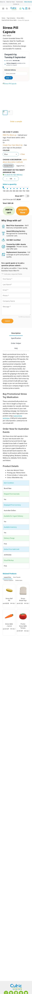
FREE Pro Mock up (9, 135)
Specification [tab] (16, 338)
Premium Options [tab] (8, 580)
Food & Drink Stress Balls (9, 20)
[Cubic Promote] (16, 987)
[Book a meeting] (26, 8)
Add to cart (8, 211)
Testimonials (19, 2)
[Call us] (23, 8)
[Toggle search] (7, 8)
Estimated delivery (10, 70)
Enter (7, 78)
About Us (2, 2)
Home (3, 18)
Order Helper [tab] (16, 343)
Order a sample (16, 121)
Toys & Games (11, 18)
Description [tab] (16, 333)
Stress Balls (20, 18)
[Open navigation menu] (3, 8)
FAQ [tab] (16, 348)
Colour (6, 150)
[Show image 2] (10, 112)
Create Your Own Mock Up (12, 145)
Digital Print (20, 166)
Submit (7, 321)
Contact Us (16, 4)
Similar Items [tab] (18, 580)
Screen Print (8, 166)
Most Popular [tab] (16, 577)
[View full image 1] (16, 96)
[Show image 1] (5, 112)
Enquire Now (23, 211)
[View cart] (29, 8)
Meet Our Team (10, 2)
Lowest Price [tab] (7, 577)
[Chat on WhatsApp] (20, 8)
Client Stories (28, 2)
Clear (23, 154)
